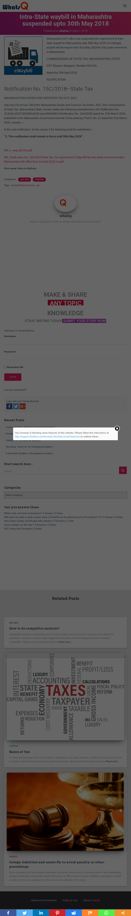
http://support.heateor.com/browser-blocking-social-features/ (47, 436)
